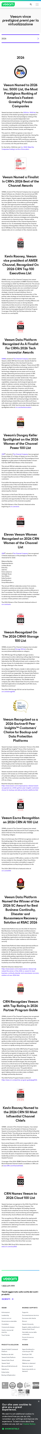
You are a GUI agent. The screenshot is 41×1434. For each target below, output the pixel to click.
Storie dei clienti (27, 1366)
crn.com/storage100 (8, 691)
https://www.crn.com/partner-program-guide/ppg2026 (19, 1080)
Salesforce (5, 1369)
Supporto (25, 1312)
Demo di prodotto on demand (29, 1370)
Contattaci (5, 1324)
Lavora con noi (6, 1318)
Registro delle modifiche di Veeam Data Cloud (30, 1328)
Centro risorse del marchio (7, 1331)
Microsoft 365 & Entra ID (9, 1366)
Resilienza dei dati (7, 1354)
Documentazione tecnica (30, 1315)
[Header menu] (37, 4)
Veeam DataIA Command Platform (10, 1350)
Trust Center (6, 1335)
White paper (26, 1360)
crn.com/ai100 (6, 870)
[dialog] (20, 1416)
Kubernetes (5, 1372)
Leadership (5, 1315)
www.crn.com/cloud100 (9, 1246)
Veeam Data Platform (8, 1357)
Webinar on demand (28, 1363)
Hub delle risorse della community (29, 1333)
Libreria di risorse (27, 1357)
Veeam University (28, 1324)
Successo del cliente (29, 1318)
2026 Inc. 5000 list (29, 112)
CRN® (4, 359)
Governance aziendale (9, 1321)
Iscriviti (6, 1299)
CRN (3, 454)
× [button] (38, 1401)
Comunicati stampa (8, 1327)
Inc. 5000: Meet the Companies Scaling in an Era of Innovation (18, 148)
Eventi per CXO (27, 1354)
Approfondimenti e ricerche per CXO (28, 1350)
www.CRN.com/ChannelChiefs (13, 1166)
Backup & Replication (8, 1375)
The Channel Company (20, 359)
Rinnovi (24, 1321)
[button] (20, 1428)
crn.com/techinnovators (23, 407)
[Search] (30, 4)
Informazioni (6, 1312)
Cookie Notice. (29, 1424)
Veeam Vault (6, 1363)
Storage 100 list (20, 649)
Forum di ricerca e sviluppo (28, 1338)
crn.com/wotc (14, 506)
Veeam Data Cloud (8, 1360)
